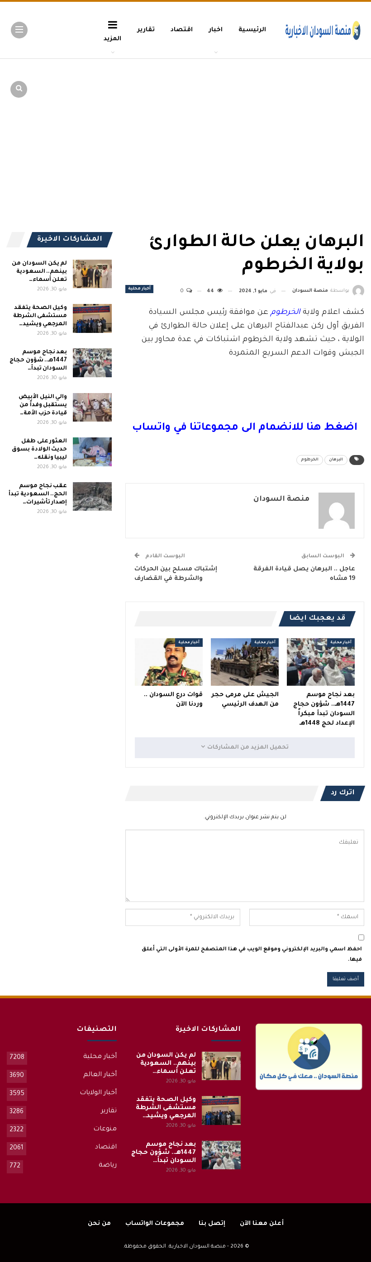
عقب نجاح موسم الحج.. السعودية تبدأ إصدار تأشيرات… (38, 494)
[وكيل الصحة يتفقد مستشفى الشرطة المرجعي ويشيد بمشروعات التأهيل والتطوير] (92, 318)
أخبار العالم (100, 1075)
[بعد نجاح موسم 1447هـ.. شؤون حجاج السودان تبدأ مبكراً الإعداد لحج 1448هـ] (321, 662)
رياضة (108, 1165)
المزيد (112, 39)
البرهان (336, 460)
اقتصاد (182, 30)
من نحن (99, 1223)
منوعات (105, 1129)
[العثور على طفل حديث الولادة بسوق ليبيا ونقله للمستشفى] (92, 451)
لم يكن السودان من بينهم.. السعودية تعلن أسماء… (39, 272)
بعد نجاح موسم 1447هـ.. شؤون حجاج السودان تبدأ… (38, 360)
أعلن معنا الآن (262, 1223)
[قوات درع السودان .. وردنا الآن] (169, 662)
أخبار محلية (139, 289)
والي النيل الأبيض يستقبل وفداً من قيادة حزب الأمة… (43, 405)
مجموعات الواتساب (154, 1223)
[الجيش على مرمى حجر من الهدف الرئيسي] (245, 662)
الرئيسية (252, 30)
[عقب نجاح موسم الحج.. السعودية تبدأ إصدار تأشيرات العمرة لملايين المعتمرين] (92, 496)
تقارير (146, 30)
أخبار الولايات (98, 1093)
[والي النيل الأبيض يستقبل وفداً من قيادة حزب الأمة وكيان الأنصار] (92, 407)
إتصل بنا (212, 1223)
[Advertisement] (294, 127)
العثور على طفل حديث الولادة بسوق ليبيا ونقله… (39, 449)
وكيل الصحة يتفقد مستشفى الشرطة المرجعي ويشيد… (40, 316)
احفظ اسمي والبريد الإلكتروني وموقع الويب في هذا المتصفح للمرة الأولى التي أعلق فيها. (252, 955)
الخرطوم (310, 460)
